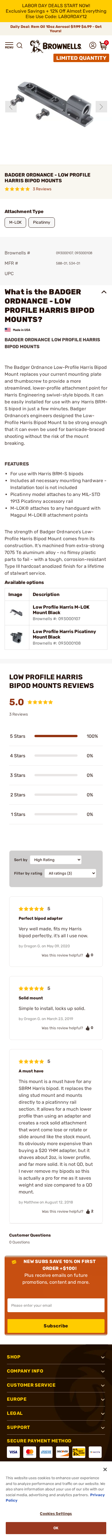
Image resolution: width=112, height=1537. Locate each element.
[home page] (56, 46)
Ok (55, 1528)
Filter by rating (28, 873)
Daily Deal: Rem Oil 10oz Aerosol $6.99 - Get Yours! (56, 28)
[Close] (105, 1469)
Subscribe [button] (56, 1326)
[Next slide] (101, 106)
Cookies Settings (56, 1513)
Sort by (21, 860)
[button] (9, 45)
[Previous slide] (11, 106)
